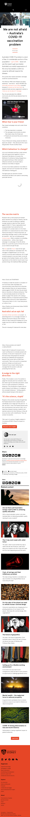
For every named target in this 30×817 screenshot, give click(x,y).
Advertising (6, 472)
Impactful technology (6, 766)
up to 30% (14, 62)
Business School (4, 800)
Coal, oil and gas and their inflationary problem (12, 573)
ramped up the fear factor (15, 87)
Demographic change (6, 768)
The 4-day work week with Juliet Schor (14, 541)
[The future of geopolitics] (15, 624)
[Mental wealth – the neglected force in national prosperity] (15, 685)
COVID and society (19, 472)
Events (2, 791)
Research (3, 803)
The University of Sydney (6, 798)
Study (2, 801)
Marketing (6, 474)
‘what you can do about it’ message (11, 91)
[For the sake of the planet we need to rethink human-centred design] (15, 592)
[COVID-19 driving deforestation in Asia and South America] (15, 715)
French (14, 248)
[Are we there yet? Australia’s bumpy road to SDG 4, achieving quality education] (15, 497)
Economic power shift (6, 773)
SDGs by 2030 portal (5, 784)
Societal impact (13, 471)
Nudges (15, 474)
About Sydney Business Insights (8, 789)
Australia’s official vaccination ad (10, 315)
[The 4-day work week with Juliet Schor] (15, 529)
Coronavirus (12, 472)
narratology (11, 474)
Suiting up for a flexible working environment (14, 666)
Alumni (2, 805)
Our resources (4, 782)
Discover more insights (9, 427)
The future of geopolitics (11, 634)
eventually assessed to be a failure (11, 85)
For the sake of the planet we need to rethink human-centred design (15, 603)
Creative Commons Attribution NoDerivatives (16, 460)
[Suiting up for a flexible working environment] (15, 654)
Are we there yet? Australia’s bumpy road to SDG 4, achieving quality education (14, 510)
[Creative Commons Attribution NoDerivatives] (3, 464)
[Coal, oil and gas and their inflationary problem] (15, 562)
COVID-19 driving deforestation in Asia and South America (14, 727)
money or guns (6, 238)
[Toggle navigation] (25, 9)
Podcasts (3, 786)
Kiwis (5, 248)
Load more (15, 738)
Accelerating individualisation (7, 772)
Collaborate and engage (6, 787)
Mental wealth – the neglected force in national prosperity (13, 696)
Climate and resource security (7, 775)
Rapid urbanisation (5, 770)
